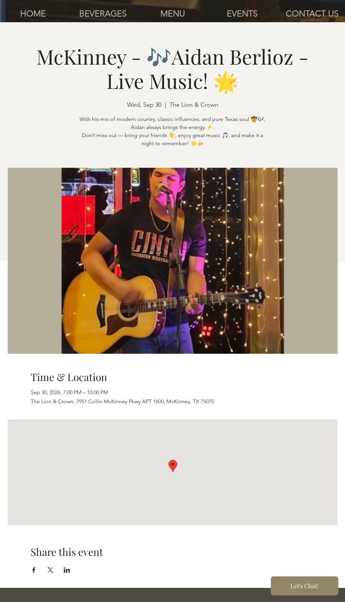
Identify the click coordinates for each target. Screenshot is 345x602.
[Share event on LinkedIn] (67, 570)
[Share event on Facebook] (34, 570)
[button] (103, 13)
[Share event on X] (50, 570)
